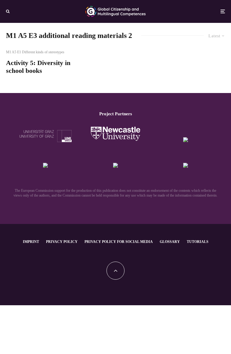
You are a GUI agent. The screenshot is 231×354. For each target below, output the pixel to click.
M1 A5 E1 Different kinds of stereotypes (35, 52)
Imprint (31, 242)
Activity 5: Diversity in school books (38, 66)
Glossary (170, 242)
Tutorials (197, 242)
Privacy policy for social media (119, 242)
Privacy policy (62, 242)
